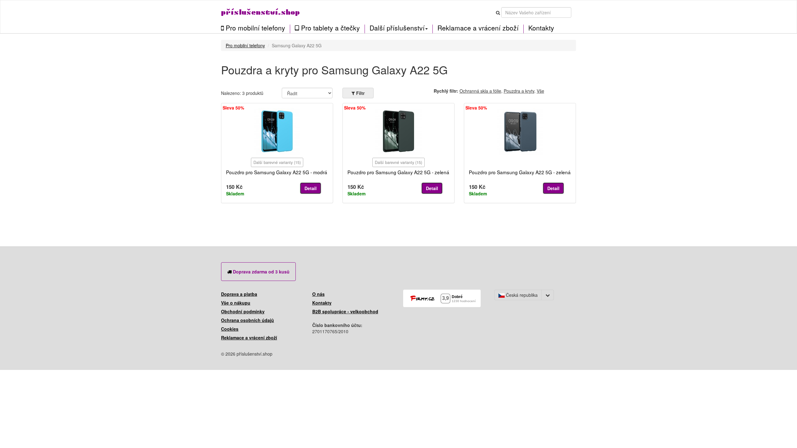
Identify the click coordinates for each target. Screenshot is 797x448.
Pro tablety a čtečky (329, 28)
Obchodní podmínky (243, 311)
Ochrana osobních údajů (247, 320)
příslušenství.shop (260, 12)
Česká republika (521, 295)
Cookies (229, 329)
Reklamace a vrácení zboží (478, 28)
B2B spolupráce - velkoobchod (345, 311)
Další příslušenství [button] (397, 28)
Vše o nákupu (235, 303)
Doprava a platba (239, 294)
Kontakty (541, 28)
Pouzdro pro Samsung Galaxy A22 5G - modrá (276, 172)
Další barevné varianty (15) (277, 162)
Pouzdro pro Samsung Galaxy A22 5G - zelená (398, 172)
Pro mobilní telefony (254, 28)
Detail (310, 188)
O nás (318, 294)
